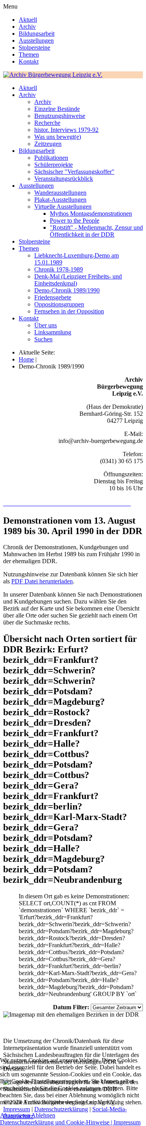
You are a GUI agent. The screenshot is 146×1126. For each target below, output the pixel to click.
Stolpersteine (34, 47)
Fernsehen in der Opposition (69, 311)
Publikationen (51, 157)
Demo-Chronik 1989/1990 (67, 290)
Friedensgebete (52, 297)
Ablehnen (43, 1115)
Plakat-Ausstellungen (60, 199)
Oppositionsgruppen (59, 304)
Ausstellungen (36, 40)
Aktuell (28, 19)
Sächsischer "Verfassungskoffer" (74, 171)
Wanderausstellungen (60, 192)
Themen (29, 54)
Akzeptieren (15, 1115)
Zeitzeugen (48, 143)
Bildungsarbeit (37, 33)
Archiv (27, 26)
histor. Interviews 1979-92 (66, 129)
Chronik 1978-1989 (58, 269)
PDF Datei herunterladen (42, 581)
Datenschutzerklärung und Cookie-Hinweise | (57, 1122)
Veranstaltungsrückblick (63, 178)
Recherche (47, 122)
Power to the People (74, 220)
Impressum (127, 1122)
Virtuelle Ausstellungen (62, 206)
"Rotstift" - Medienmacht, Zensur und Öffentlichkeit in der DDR (96, 231)
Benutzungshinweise (59, 115)
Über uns (45, 325)
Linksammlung (52, 332)
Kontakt (29, 61)
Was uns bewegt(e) (57, 136)
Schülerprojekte (53, 164)
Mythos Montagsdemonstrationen (91, 213)
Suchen (43, 339)
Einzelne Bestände (57, 109)
